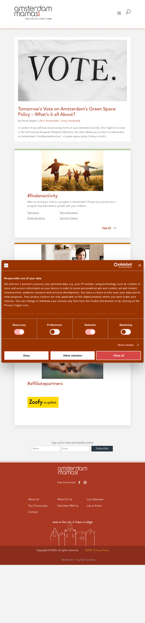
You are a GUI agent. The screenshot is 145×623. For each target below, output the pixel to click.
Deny (26, 355)
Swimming (33, 213)
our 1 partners (23, 283)
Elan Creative (88, 560)
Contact (33, 512)
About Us (33, 499)
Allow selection (72, 355)
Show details (126, 344)
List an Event (94, 506)
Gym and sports (69, 213)
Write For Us (64, 499)
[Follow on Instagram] (85, 482)
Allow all (118, 355)
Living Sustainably (70, 121)
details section (124, 313)
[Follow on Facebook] (79, 482)
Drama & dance (36, 218)
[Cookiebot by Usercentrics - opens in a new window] (116, 265)
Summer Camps (69, 218)
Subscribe (102, 448)
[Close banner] (139, 265)
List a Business (95, 499)
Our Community (37, 506)
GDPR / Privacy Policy (97, 550)
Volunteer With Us (67, 506)
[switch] (55, 332)
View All (106, 228)
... (57, 560)
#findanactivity (42, 196)
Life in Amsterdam (49, 121)
